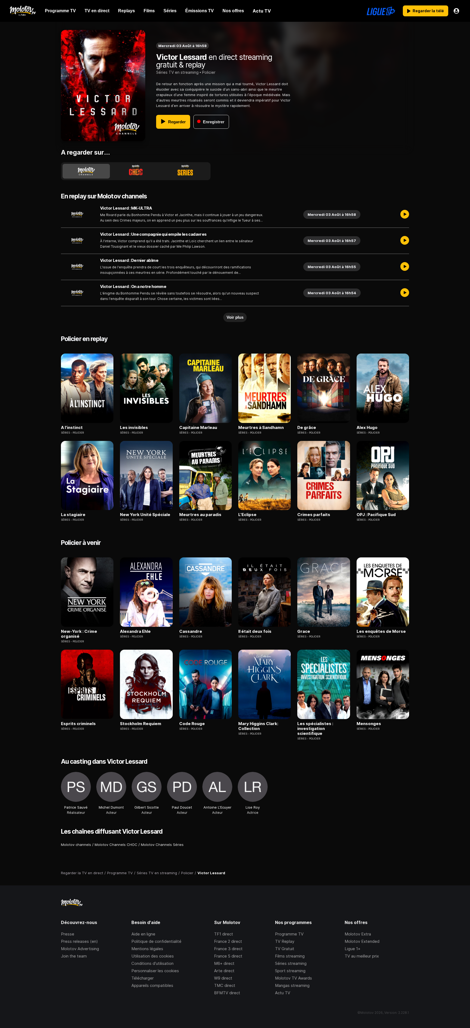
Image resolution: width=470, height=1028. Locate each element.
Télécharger (142, 978)
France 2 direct (228, 941)
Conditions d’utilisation (152, 963)
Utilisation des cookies (152, 956)
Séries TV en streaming (177, 72)
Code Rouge (192, 723)
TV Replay (284, 941)
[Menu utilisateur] (456, 11)
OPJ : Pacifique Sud (376, 514)
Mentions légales (147, 948)
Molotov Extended (362, 941)
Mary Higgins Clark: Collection (258, 726)
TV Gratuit (284, 948)
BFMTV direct (227, 992)
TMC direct (224, 985)
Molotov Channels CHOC (116, 844)
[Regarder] (404, 214)
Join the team (74, 956)
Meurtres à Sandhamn (261, 427)
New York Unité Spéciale (145, 514)
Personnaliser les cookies (155, 970)
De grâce (306, 427)
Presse (67, 934)
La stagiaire (73, 514)
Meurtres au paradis (200, 514)
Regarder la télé (428, 10)
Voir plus (235, 317)
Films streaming (290, 956)
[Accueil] (22, 10)
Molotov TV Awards (293, 978)
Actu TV (282, 992)
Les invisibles (134, 427)
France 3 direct (228, 948)
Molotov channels (76, 844)
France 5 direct (228, 956)
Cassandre (190, 631)
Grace (303, 631)
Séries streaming (291, 963)
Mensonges (369, 723)
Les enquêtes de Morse (381, 631)
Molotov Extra (358, 934)
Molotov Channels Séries (162, 844)
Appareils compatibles (152, 985)
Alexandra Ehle (135, 631)
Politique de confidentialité (156, 941)
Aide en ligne (143, 934)
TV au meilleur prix (362, 956)
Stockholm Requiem (140, 723)
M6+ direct (224, 963)
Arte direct (224, 970)
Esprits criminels (78, 723)
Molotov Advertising (80, 948)
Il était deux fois (254, 631)
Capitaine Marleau (198, 427)
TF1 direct (223, 934)
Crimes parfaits (313, 514)
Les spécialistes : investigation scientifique (315, 728)
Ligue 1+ (352, 948)
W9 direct (223, 978)
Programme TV (289, 934)
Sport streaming (290, 970)
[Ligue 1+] (381, 11)
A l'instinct (72, 427)
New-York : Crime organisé (79, 634)
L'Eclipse (247, 514)
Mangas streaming (292, 985)
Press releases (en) (79, 941)
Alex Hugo (367, 427)
